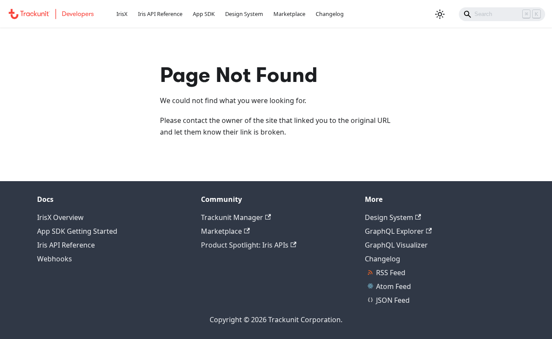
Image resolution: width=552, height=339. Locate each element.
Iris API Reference (160, 14)
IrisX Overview (60, 217)
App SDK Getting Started (77, 231)
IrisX (122, 14)
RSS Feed (390, 272)
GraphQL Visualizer (396, 245)
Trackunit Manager (232, 217)
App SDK (204, 14)
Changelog (330, 14)
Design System (244, 14)
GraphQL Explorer (394, 231)
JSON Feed (393, 300)
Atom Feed (393, 286)
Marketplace (289, 14)
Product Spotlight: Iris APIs (245, 245)
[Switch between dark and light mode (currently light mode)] (440, 14)
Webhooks (54, 259)
